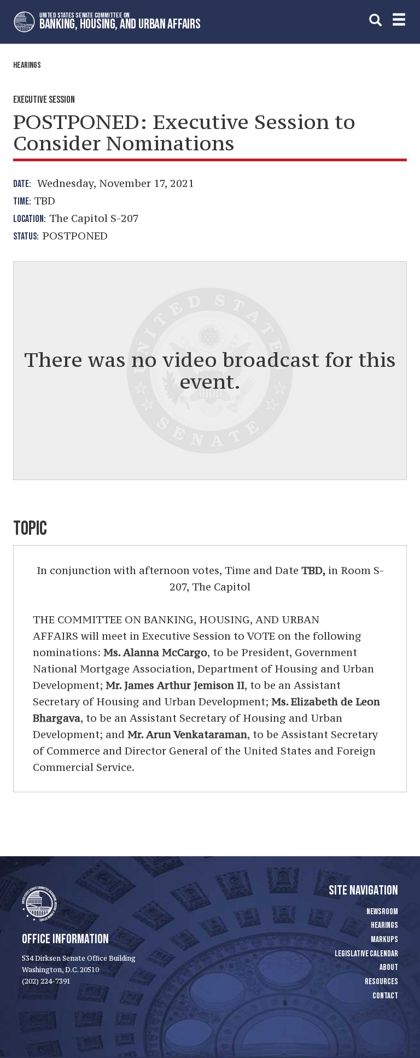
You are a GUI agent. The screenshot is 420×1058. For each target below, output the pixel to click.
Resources (381, 982)
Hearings (27, 65)
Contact (385, 996)
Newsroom (382, 912)
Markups (384, 939)
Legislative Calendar (366, 954)
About (389, 967)
